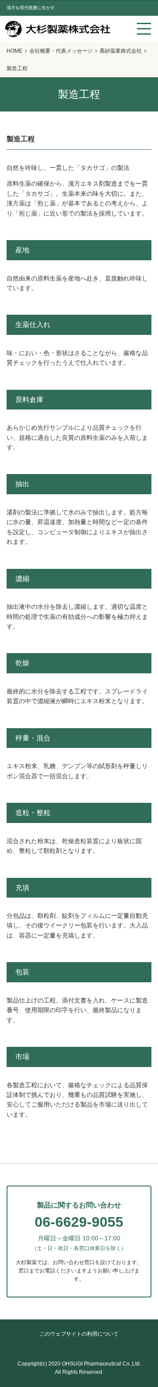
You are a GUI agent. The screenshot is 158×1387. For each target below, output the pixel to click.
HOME (14, 51)
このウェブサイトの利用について (79, 1334)
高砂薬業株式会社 (121, 51)
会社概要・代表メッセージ (61, 51)
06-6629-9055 (79, 1222)
